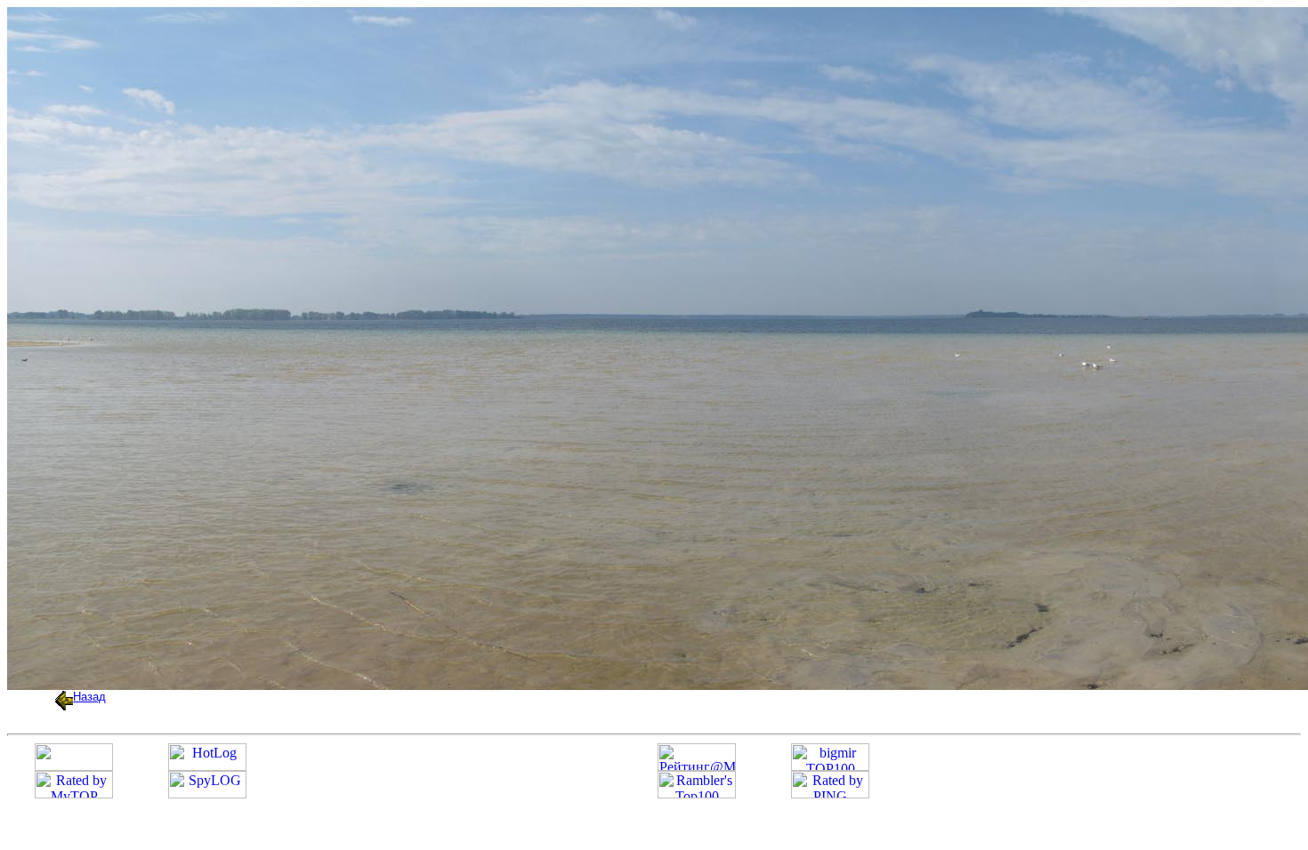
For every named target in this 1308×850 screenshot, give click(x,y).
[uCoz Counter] (74, 766)
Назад (89, 696)
